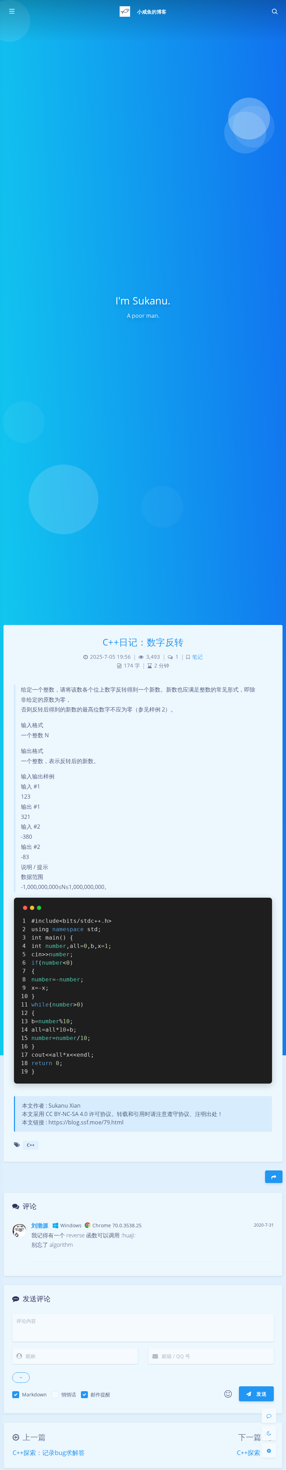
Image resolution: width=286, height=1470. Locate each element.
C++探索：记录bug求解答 (49, 1452)
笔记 (197, 657)
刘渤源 (39, 1225)
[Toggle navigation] (274, 11)
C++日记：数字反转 (143, 642)
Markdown (34, 1394)
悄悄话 (68, 1394)
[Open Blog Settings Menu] (269, 1450)
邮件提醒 (100, 1394)
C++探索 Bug (255, 1452)
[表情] (228, 1394)
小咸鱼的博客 (151, 11)
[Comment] (269, 1415)
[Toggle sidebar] (11, 11)
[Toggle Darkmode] (269, 1433)
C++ (31, 1145)
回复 (264, 1251)
